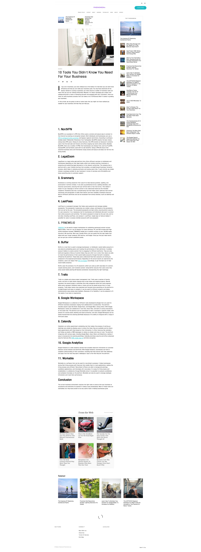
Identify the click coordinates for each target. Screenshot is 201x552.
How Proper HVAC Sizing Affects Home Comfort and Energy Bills (133, 52)
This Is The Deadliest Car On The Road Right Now (86, 435)
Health (116, 12)
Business (99, 12)
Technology (106, 12)
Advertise (81, 532)
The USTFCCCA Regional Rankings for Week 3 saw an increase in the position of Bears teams (133, 83)
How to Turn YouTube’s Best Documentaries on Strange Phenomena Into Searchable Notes (133, 60)
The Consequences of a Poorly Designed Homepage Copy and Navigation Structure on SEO (133, 123)
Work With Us (82, 530)
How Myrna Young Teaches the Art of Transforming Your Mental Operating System (132, 93)
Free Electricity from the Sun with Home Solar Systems (133, 116)
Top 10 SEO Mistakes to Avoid (133, 101)
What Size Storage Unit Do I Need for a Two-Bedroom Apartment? (133, 45)
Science (121, 12)
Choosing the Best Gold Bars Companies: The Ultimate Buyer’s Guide (133, 132)
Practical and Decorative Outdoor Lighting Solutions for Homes (89, 20)
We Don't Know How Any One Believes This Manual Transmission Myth (67, 436)
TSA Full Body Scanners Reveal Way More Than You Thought (67, 462)
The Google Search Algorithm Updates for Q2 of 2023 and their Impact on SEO (133, 139)
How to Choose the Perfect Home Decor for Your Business (133, 109)
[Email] (71, 81)
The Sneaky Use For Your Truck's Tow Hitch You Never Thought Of (103, 436)
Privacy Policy (81, 12)
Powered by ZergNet (108, 412)
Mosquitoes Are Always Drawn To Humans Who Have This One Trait (84, 462)
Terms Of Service (84, 534)
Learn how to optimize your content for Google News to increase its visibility (133, 75)
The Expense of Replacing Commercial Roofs (70, 19)
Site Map (81, 537)
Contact (89, 12)
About (93, 12)
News (111, 12)
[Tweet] (62, 81)
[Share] (58, 81)
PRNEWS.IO (61, 227)
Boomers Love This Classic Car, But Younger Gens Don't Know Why (103, 462)
